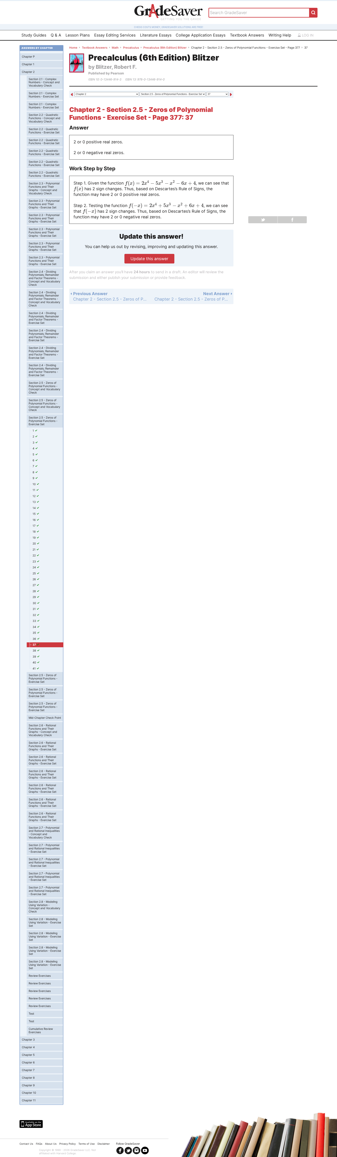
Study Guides (33, 35)
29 (35, 597)
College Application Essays (200, 35)
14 (34, 508)
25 (35, 573)
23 (35, 561)
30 (35, 603)
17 (34, 525)
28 (35, 591)
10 (34, 484)
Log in (307, 35)
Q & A (56, 35)
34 (35, 626)
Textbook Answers (247, 35)
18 (34, 531)
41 (34, 668)
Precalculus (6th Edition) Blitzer (165, 47)
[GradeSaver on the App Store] (31, 1124)
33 (35, 620)
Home (73, 47)
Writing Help (280, 35)
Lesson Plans (78, 35)
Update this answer (149, 258)
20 (35, 543)
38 (35, 650)
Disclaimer (104, 1143)
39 (35, 656)
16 (34, 519)
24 (35, 567)
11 (34, 490)
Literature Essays (155, 35)
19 (34, 537)
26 (35, 579)
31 (34, 609)
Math (115, 47)
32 (35, 615)
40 (35, 662)
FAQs (39, 1143)
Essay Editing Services (115, 35)
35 (35, 632)
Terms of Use (86, 1143)
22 (34, 555)
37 (34, 644)
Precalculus (131, 47)
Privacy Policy (67, 1143)
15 (34, 513)
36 (35, 638)
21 (34, 549)
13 (34, 502)
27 (34, 585)
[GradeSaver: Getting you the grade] (168, 12)
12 (34, 496)
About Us (51, 1143)
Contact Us (26, 1143)
